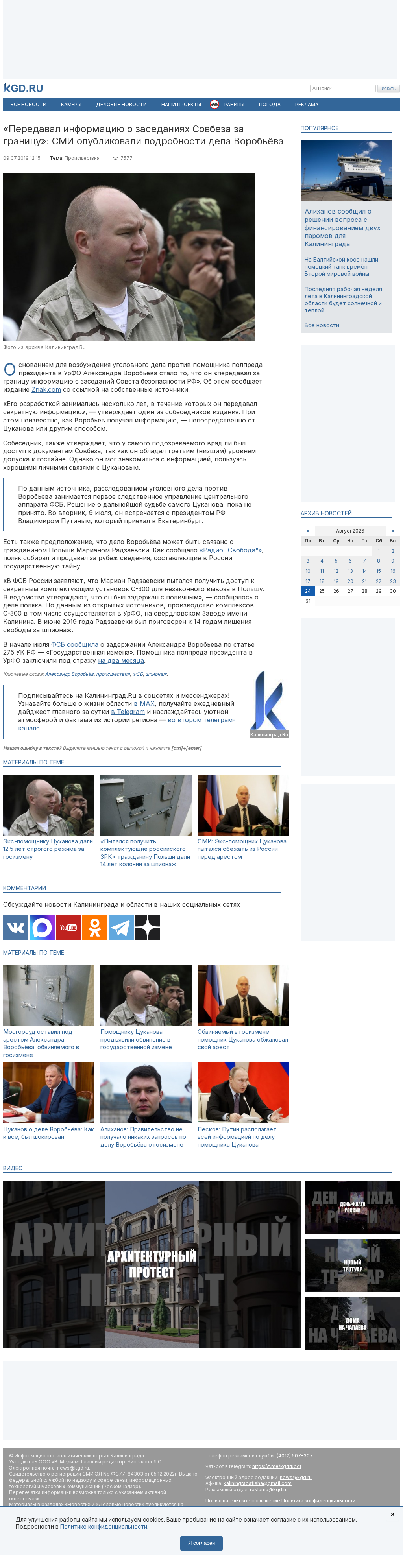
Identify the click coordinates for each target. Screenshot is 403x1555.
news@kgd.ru (296, 1477)
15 (378, 571)
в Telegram (128, 712)
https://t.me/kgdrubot (276, 1466)
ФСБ (137, 674)
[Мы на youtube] (68, 928)
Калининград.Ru (269, 735)
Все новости (322, 325)
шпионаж (156, 674)
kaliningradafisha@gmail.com (258, 1483)
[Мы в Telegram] (121, 928)
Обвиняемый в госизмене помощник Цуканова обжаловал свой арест (243, 1039)
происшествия (113, 674)
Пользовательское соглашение (242, 1500)
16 (393, 571)
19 (336, 581)
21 (364, 581)
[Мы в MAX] (42, 928)
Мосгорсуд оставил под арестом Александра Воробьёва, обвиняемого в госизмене (41, 1043)
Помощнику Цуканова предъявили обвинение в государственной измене (136, 1039)
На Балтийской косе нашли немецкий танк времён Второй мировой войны (341, 266)
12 (336, 571)
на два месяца (121, 660)
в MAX (144, 703)
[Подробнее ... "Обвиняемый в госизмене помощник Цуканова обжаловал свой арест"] (243, 1024)
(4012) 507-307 (295, 1456)
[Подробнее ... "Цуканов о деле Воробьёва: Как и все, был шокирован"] (48, 1121)
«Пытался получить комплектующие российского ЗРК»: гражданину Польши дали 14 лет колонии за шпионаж (145, 852)
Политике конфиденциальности (103, 1526)
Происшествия (82, 158)
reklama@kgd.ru (269, 1489)
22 (378, 581)
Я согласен (201, 1543)
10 (308, 571)
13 (350, 571)
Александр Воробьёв (69, 674)
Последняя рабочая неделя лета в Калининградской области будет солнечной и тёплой (343, 300)
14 (364, 571)
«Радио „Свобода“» (231, 550)
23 (393, 581)
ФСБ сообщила (74, 644)
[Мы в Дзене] (147, 928)
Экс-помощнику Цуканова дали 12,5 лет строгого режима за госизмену (48, 848)
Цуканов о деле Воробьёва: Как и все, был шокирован (48, 1133)
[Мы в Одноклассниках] (94, 928)
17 (308, 581)
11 (322, 571)
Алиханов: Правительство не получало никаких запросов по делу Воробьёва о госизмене (143, 1136)
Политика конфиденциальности (318, 1500)
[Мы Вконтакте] (15, 928)
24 (308, 591)
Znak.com (46, 389)
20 (350, 581)
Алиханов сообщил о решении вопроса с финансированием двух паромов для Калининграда (343, 227)
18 (322, 581)
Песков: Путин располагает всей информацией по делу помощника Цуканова (237, 1136)
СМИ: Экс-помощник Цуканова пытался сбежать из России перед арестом (242, 848)
